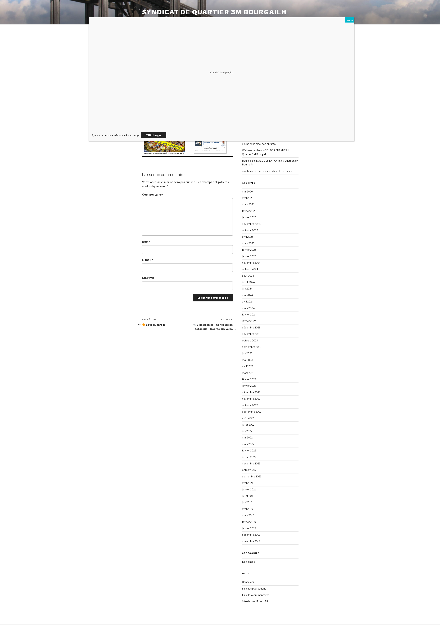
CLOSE (349, 20)
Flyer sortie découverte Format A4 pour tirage (115, 135)
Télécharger (153, 135)
